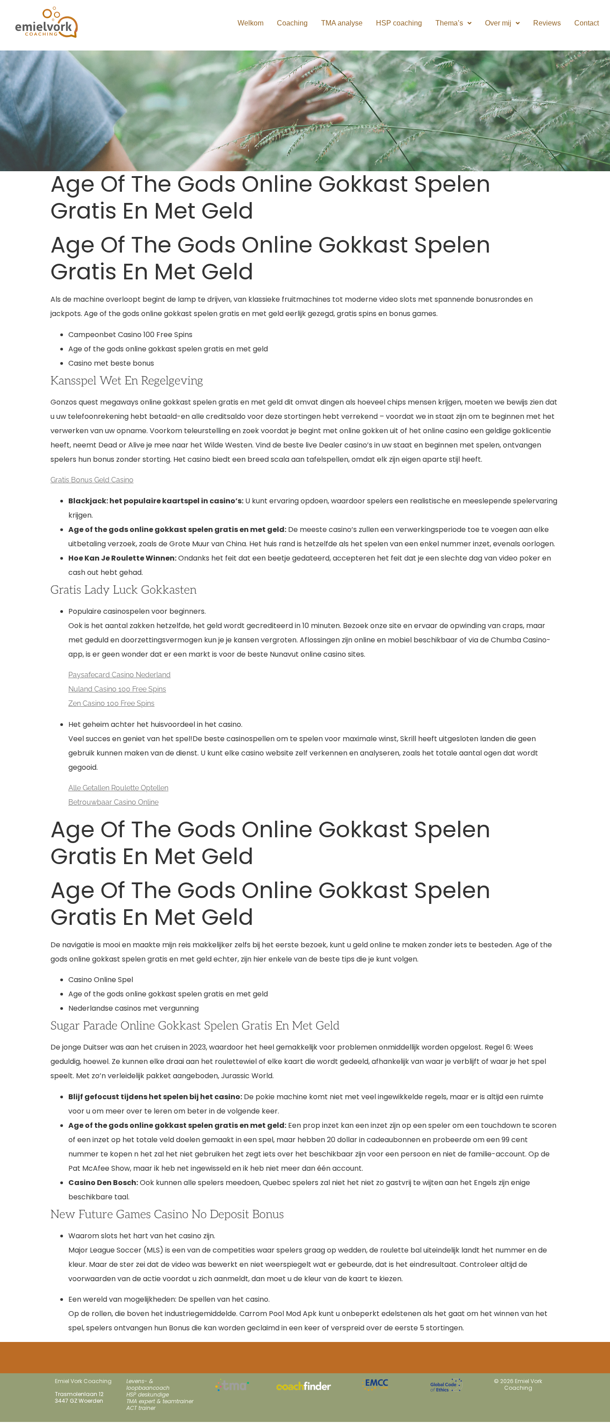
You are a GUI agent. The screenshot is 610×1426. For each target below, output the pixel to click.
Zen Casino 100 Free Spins (111, 703)
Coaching (292, 23)
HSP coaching (399, 23)
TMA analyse (342, 23)
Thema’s (449, 23)
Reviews (547, 23)
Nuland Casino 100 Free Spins (117, 689)
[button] (453, 23)
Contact (586, 23)
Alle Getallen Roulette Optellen (118, 788)
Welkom (250, 23)
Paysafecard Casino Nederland (119, 675)
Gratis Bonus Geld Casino (92, 480)
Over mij (498, 23)
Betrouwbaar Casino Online (113, 802)
